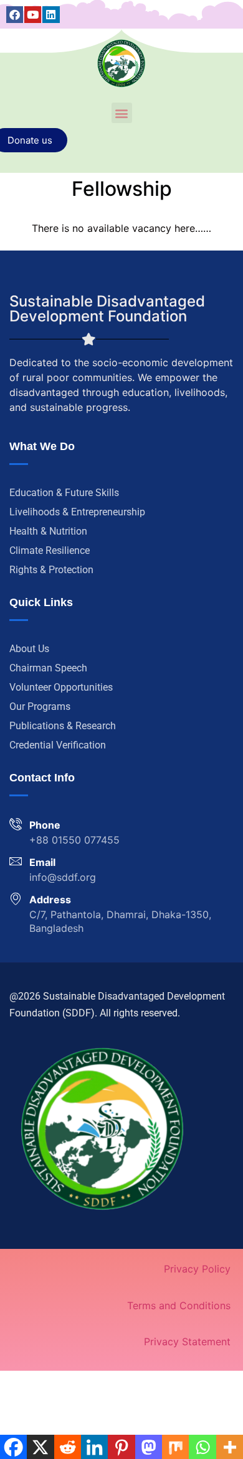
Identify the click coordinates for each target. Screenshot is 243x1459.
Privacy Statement (187, 1341)
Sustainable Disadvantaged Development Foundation (107, 308)
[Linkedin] (50, 14)
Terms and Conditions (179, 1305)
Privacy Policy (197, 1269)
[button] (122, 113)
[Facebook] (14, 14)
